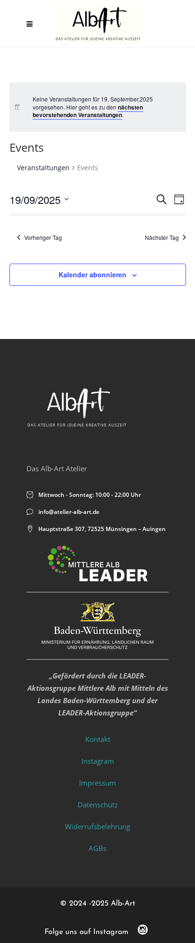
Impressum (97, 782)
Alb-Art (123, 903)
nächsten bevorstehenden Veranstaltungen (88, 111)
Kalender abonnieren (92, 274)
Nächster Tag (162, 237)
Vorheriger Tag (43, 237)
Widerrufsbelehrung (97, 826)
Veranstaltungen (43, 167)
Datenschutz (98, 804)
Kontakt (97, 739)
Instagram (97, 761)
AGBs (97, 848)
